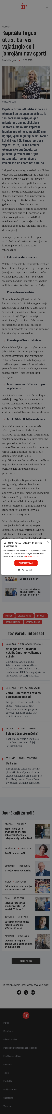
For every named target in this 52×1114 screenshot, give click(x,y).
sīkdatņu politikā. (32, 556)
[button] (26, 570)
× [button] (47, 542)
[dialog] (26, 557)
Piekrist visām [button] (26, 563)
